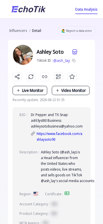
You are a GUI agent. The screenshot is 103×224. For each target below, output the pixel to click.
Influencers (18, 30)
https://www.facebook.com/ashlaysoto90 (59, 136)
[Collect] (72, 76)
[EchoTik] (28, 9)
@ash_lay (61, 60)
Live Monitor (32, 90)
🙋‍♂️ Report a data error (77, 31)
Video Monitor (73, 90)
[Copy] (73, 60)
